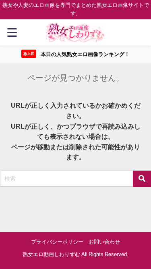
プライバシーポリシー (57, 241)
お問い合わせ (104, 241)
